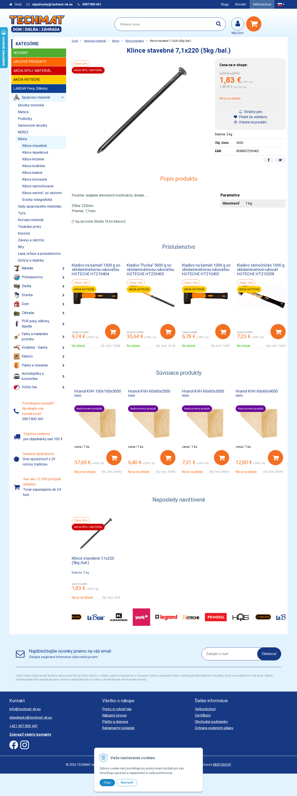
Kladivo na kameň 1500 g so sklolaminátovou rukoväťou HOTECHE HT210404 (96, 269)
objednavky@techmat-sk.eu (52, 4)
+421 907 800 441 (23, 726)
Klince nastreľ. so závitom (42, 193)
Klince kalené (32, 173)
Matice (23, 112)
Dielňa (26, 286)
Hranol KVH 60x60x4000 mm (257, 393)
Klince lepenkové (35, 152)
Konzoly (24, 233)
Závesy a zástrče (31, 240)
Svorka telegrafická (37, 200)
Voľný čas (29, 387)
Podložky (25, 119)
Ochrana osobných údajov (214, 728)
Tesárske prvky (29, 227)
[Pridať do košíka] (112, 331)
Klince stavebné (134, 40)
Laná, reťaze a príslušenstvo (39, 254)
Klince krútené (33, 159)
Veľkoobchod (262, 4)
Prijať (107, 782)
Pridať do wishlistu (252, 117)
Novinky (20, 53)
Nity (21, 247)
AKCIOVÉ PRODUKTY (30, 62)
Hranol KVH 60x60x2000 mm (149, 393)
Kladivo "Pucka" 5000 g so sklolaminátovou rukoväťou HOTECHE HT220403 (150, 269)
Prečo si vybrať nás (117, 709)
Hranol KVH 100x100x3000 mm (97, 393)
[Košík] (255, 24)
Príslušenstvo (32, 277)
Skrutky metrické (31, 105)
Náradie (27, 268)
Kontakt (240, 4)
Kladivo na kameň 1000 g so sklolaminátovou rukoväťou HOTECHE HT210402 (206, 269)
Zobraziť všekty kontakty (30, 734)
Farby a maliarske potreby (35, 336)
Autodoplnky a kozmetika (33, 376)
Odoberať (269, 654)
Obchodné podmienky (211, 722)
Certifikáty (203, 715)
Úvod (18, 4)
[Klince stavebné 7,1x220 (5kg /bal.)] (141, 109)
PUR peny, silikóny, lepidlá (36, 323)
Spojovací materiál (95, 40)
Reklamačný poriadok (118, 728)
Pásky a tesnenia (35, 365)
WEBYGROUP (222, 764)
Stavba (27, 295)
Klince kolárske (33, 166)
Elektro (27, 356)
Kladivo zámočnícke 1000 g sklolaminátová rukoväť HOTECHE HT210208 (260, 269)
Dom (25, 304)
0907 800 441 (91, 4)
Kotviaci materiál (30, 220)
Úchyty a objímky (31, 260)
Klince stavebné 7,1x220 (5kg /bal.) (93, 560)
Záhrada (28, 313)
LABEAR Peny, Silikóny (30, 88)
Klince (115, 40)
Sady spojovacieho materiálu (39, 206)
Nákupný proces (114, 715)
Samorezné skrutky (32, 125)
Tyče (22, 213)
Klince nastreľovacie (37, 186)
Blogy (225, 4)
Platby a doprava (115, 722)
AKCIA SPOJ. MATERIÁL (32, 71)
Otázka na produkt (252, 122)
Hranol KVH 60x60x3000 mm (203, 393)
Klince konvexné (34, 179)
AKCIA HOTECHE (26, 79)
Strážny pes (252, 112)
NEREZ (23, 132)
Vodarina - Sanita (34, 347)
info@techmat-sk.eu (25, 709)
